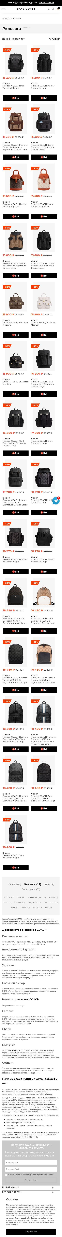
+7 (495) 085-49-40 (29, 1137)
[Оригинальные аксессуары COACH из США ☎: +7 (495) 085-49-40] (26, 9)
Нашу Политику (36, 1222)
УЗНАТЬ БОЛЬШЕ (46, 3)
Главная (6, 18)
